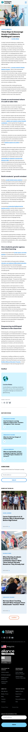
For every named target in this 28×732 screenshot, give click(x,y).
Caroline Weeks (15, 38)
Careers (3, 699)
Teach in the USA (20, 688)
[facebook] (4, 637)
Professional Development (19, 669)
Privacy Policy (4, 707)
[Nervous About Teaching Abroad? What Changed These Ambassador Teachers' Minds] (14, 584)
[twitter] (2, 637)
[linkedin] (9, 637)
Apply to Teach (19, 691)
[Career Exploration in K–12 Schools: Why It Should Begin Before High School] (14, 500)
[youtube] (12, 637)
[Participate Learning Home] (6, 2)
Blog (2, 696)
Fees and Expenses (20, 699)
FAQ (17, 701)
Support (18, 696)
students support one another (11, 142)
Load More (14, 617)
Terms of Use (15, 707)
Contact (3, 701)
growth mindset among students (14, 180)
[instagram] (7, 637)
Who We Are (4, 691)
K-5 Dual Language (6, 674)
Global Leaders (5, 672)
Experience (18, 694)
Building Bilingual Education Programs (11, 361)
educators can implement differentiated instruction (13, 263)
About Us (3, 688)
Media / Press (4, 694)
